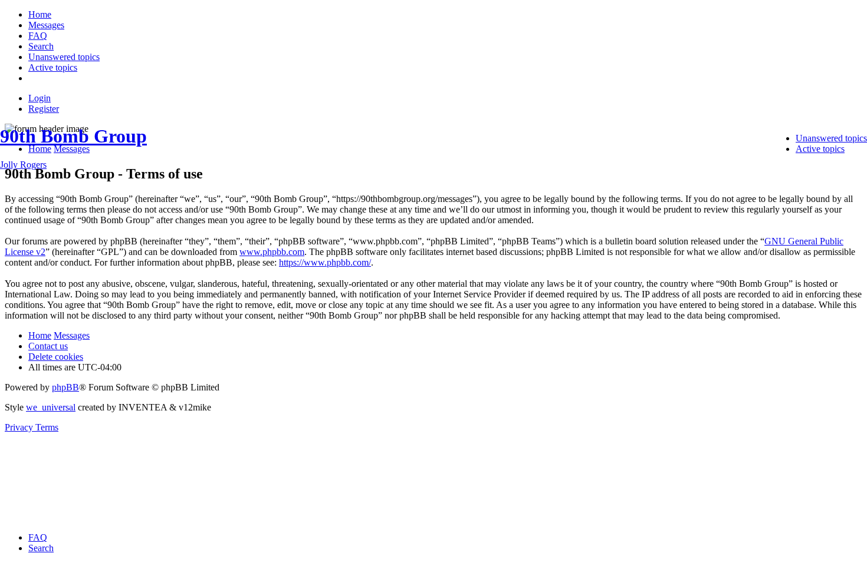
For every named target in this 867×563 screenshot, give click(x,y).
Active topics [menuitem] (820, 149)
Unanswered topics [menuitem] (831, 138)
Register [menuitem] (43, 109)
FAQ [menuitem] (37, 537)
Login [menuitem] (39, 98)
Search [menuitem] (41, 548)
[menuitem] (39, 14)
